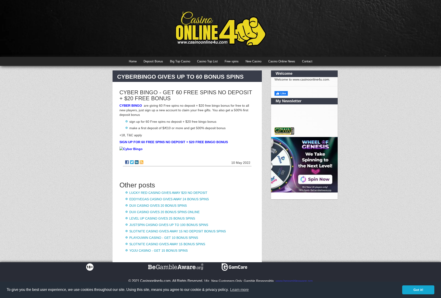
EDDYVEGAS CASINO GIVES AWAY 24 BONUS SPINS (169, 199)
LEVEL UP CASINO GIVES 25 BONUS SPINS (162, 218)
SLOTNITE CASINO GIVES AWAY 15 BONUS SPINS (167, 244)
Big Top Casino (180, 61)
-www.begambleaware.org (294, 281)
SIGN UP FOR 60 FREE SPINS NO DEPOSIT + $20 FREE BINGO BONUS (173, 142)
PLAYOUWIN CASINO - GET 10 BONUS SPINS (163, 238)
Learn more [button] (239, 290)
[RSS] (141, 162)
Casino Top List (207, 61)
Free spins (232, 61)
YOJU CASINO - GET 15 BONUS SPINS (158, 250)
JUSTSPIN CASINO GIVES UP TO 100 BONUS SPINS (168, 225)
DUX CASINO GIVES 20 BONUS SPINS (158, 205)
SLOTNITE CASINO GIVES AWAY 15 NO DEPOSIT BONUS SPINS (177, 231)
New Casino (253, 61)
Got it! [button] (418, 290)
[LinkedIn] (137, 162)
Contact (307, 61)
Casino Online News (281, 61)
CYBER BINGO (130, 105)
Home (133, 61)
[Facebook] (127, 162)
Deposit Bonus (153, 61)
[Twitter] (132, 162)
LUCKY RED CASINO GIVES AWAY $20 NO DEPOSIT (168, 193)
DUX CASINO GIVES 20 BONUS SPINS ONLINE (164, 212)
